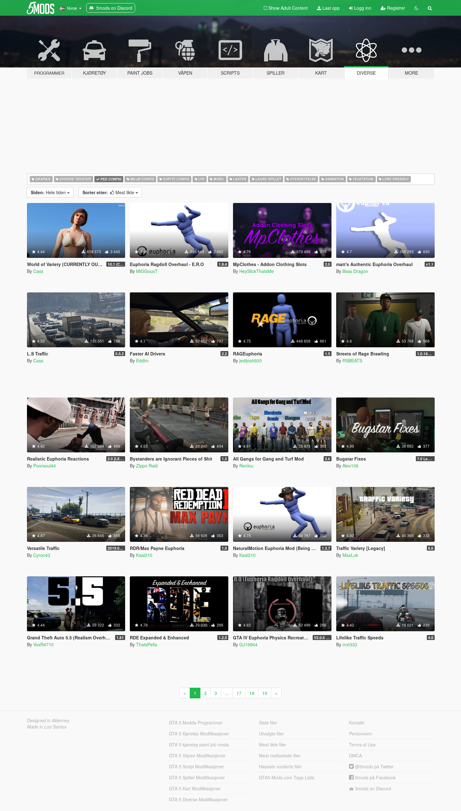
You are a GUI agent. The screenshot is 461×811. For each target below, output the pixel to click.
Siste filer (268, 722)
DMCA (355, 755)
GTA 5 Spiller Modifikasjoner (197, 777)
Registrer (395, 8)
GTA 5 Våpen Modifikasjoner (197, 755)
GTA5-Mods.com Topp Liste (286, 777)
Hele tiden (49, 192)
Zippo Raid (147, 465)
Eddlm (142, 360)
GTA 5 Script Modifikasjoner (196, 766)
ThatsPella (146, 644)
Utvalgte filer (271, 733)
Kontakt (356, 722)
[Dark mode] (416, 8)
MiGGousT (147, 271)
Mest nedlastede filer (279, 755)
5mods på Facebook (375, 777)
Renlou (246, 465)
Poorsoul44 (44, 465)
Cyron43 (41, 555)
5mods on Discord (372, 788)
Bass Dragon (355, 271)
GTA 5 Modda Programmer (196, 722)
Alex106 (350, 465)
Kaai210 (144, 555)
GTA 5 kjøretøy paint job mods (199, 744)
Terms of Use (362, 744)
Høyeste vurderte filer (280, 766)
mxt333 (349, 644)
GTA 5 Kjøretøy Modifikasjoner (199, 733)
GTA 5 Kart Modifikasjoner (195, 788)
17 (238, 693)
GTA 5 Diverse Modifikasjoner (198, 799)
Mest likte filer (272, 744)
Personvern (360, 733)
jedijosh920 (250, 360)
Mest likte (108, 192)
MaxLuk (350, 555)
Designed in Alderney (48, 720)
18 (251, 693)
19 (264, 693)
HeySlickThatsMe (256, 271)
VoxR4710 (43, 644)
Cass (38, 271)
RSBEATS (352, 360)
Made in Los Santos (46, 726)
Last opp (330, 8)
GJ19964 (248, 644)
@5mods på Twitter (374, 766)
